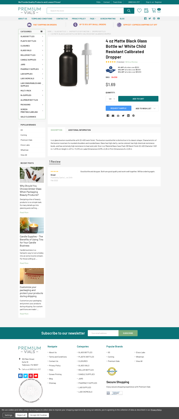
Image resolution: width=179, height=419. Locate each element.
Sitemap (52, 383)
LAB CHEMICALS (27, 78)
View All (24, 155)
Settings (8, 415)
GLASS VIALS (26, 50)
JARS (23, 64)
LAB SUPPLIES (26, 74)
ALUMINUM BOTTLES (29, 100)
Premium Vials (26, 140)
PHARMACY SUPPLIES (30, 69)
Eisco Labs (25, 145)
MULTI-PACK (26, 90)
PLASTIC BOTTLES (28, 41)
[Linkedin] (128, 115)
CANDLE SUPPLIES (28, 60)
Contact (107, 2)
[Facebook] (108, 115)
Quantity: (110, 92)
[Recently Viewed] (148, 11)
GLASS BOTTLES (27, 36)
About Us (22, 19)
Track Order (117, 2)
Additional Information (79, 130)
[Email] (113, 115)
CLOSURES (25, 46)
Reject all (21, 415)
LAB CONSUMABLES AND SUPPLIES (31, 84)
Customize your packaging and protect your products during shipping (31, 291)
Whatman (24, 150)
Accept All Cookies (38, 415)
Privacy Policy (79, 19)
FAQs (98, 2)
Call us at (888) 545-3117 (31, 369)
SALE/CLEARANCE (28, 117)
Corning (24, 135)
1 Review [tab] (55, 161)
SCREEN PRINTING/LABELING (29, 110)
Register (158, 2)
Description (56, 130)
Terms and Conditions (41, 19)
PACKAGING (25, 104)
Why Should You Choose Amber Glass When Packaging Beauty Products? (30, 190)
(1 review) (120, 62)
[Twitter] (123, 115)
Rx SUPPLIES (26, 95)
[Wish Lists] (140, 11)
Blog (122, 19)
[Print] (118, 115)
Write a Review (131, 62)
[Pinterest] (133, 115)
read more (24, 212)
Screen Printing (108, 19)
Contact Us (62, 19)
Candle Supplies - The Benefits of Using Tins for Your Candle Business (31, 241)
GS (22, 130)
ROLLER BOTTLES (28, 55)
